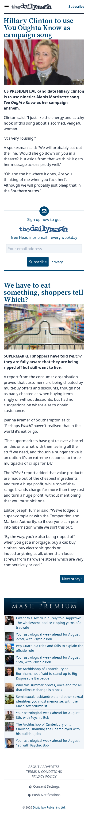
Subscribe (38, 261)
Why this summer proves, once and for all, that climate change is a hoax (49, 687)
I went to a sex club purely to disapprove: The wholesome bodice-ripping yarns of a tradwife (48, 623)
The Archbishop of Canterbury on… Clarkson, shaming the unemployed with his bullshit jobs (48, 729)
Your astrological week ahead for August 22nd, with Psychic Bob (48, 636)
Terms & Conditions (44, 771)
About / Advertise (44, 766)
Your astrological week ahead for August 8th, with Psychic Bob (48, 715)
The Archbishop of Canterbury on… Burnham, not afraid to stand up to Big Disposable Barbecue (46, 673)
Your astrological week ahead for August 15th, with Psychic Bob (48, 659)
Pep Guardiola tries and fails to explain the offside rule (49, 648)
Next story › (72, 578)
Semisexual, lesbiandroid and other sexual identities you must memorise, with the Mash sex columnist (49, 701)
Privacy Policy (44, 776)
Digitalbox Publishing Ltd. (49, 807)
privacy (57, 262)
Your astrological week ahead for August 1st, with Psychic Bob (48, 742)
